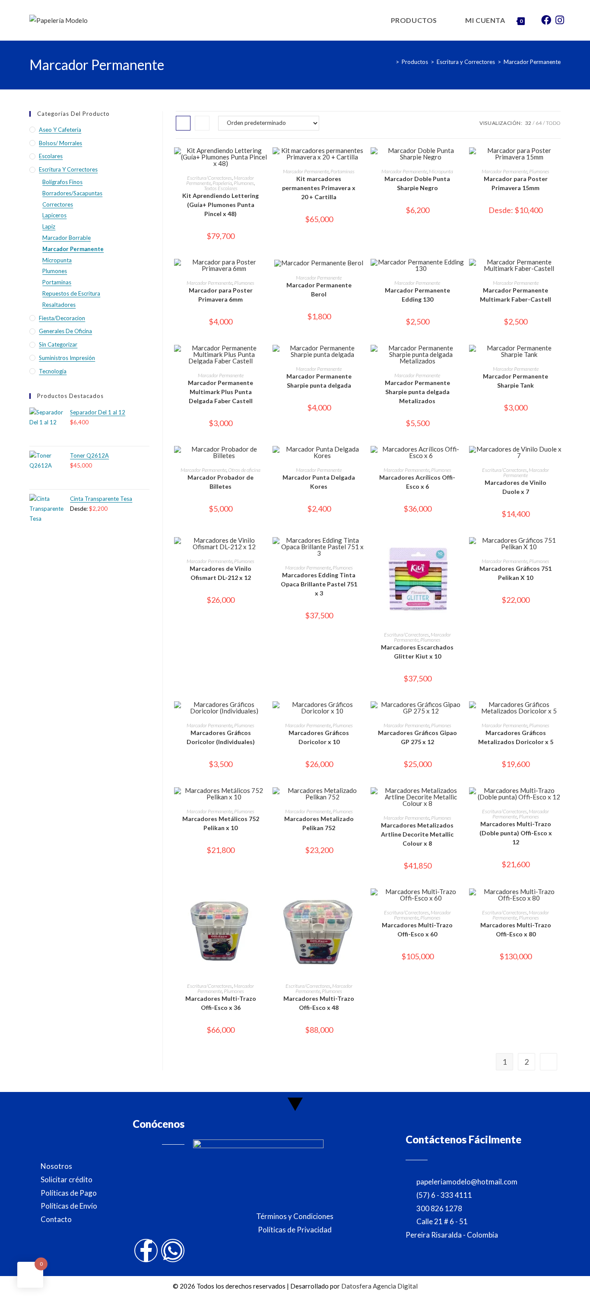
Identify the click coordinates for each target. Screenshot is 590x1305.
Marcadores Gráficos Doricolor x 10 (319, 737)
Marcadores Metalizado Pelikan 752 (319, 823)
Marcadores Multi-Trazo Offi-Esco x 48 (318, 1003)
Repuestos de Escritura (71, 293)
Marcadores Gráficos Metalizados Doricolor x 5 (515, 737)
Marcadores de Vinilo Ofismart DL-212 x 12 (220, 573)
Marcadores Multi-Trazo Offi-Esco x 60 (417, 929)
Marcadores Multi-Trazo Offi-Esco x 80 (515, 929)
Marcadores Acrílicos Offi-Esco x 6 (417, 482)
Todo (553, 123)
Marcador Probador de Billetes (220, 482)
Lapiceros (54, 215)
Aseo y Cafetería (60, 129)
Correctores (57, 204)
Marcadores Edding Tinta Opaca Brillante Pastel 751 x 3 (319, 584)
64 (539, 123)
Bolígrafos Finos (62, 181)
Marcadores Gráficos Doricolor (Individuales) (221, 737)
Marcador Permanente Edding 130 (417, 294)
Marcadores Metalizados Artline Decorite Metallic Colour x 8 (417, 834)
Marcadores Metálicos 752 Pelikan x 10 (220, 823)
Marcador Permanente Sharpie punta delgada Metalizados (417, 391)
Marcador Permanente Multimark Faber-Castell (515, 294)
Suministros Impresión (67, 357)
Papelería (222, 183)
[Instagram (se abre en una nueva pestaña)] (559, 19)
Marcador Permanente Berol (319, 289)
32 (528, 123)
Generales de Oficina (65, 331)
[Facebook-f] (146, 1250)
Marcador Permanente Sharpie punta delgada (319, 380)
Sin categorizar (58, 344)
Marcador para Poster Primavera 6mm (221, 294)
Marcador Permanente (532, 61)
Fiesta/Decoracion (62, 318)
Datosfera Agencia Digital (379, 1286)
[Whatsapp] (172, 1250)
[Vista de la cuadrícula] (183, 123)
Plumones (244, 183)
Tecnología (53, 371)
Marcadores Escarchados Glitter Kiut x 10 (417, 651)
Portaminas (342, 171)
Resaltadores (59, 304)
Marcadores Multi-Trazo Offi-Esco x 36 (220, 1003)
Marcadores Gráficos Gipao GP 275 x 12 (417, 737)
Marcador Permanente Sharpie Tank (515, 380)
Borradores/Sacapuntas (72, 193)
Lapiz (48, 226)
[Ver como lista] (202, 123)
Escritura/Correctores (209, 178)
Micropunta (441, 171)
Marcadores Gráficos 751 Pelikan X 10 (515, 573)
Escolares (51, 156)
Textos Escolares (221, 188)
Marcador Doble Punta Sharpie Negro (417, 183)
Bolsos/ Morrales (60, 143)
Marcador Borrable (66, 237)
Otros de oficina (244, 470)
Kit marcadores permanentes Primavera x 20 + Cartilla (318, 188)
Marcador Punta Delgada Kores (318, 482)
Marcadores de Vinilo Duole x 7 (515, 487)
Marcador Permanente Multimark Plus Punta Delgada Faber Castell (220, 391)
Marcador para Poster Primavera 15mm (516, 183)
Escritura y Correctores (68, 169)
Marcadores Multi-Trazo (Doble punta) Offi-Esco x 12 (515, 833)
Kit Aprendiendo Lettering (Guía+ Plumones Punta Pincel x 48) (220, 204)
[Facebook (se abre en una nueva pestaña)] (546, 19)
